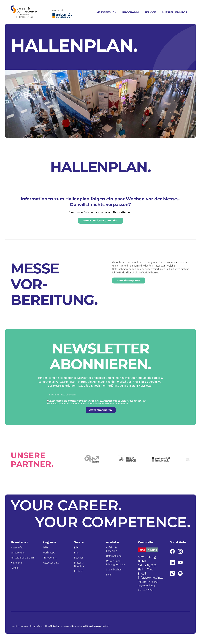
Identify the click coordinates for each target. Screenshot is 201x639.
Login (109, 574)
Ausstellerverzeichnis (21, 557)
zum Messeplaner (128, 280)
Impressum (66, 626)
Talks (45, 547)
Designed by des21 (101, 626)
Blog (76, 552)
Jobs (76, 547)
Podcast (78, 557)
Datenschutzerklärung (82, 626)
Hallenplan (17, 562)
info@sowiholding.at (151, 577)
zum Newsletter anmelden (100, 220)
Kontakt (78, 571)
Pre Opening (49, 557)
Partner (15, 567)
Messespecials (51, 562)
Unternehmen (114, 556)
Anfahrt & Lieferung (111, 549)
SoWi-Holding (53, 626)
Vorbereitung (18, 552)
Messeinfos (17, 547)
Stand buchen (114, 569)
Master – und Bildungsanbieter (115, 563)
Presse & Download (79, 564)
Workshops (49, 552)
